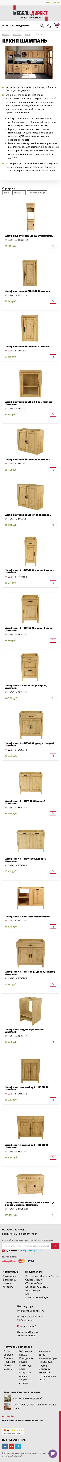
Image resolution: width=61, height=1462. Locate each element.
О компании (9, 1276)
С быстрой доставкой (44, 1370)
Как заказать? (52, 2)
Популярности (35, 192)
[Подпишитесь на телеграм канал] (18, 1446)
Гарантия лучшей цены (37, 1297)
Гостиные (9, 1351)
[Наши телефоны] (49, 25)
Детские (8, 1358)
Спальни (8, 1354)
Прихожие (9, 1361)
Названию (19, 192)
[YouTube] (11, 1446)
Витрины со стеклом (25, 1381)
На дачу (43, 1365)
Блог (27, 1293)
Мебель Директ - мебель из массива (26, 1420)
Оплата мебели (33, 1279)
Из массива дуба (48, 1358)
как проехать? (27, 1325)
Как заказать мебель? (37, 1286)
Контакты (8, 1286)
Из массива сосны (45, 1352)
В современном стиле (47, 1377)
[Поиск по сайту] (42, 25)
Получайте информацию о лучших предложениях (27, 1240)
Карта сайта (8, 1416)
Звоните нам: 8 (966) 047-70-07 (20, 1234)
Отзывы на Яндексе (27, 1331)
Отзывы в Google (26, 1335)
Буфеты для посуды (25, 1352)
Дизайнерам (9, 1279)
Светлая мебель (8, 1367)
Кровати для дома (26, 1367)
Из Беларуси (46, 1361)
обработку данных (31, 1250)
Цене (6, 192)
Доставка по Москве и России (41, 1276)
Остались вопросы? (14, 1230)
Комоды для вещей (26, 1360)
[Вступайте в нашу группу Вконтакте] (5, 1446)
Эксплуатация (32, 1290)
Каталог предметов (17, 25)
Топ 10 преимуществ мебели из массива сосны (34, 1406)
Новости (7, 1283)
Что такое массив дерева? (27, 1398)
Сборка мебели (33, 1283)
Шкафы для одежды (25, 1374)
